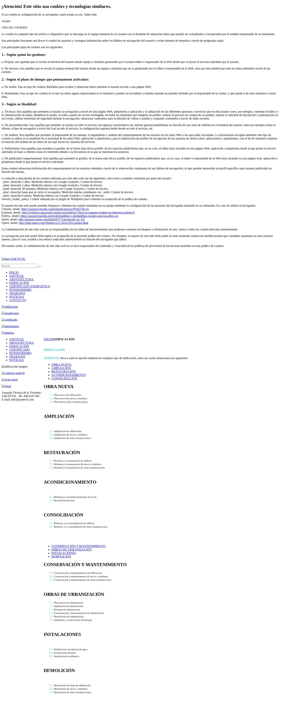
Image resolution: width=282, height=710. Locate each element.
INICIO (48, 339)
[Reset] (39, 266)
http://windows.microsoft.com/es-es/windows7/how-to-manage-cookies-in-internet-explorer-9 (78, 212)
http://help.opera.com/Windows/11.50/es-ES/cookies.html (53, 222)
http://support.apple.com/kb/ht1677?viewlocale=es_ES (52, 219)
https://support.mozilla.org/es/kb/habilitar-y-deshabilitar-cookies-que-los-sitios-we (69, 216)
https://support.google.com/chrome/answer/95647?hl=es (55, 209)
